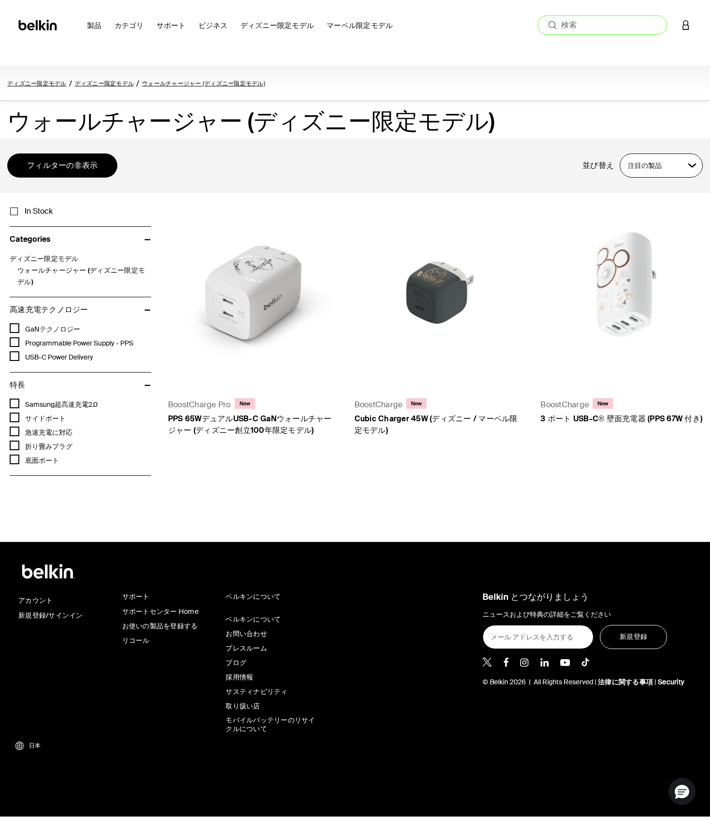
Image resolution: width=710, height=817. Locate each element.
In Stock (39, 211)
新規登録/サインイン (50, 615)
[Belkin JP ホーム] (38, 24)
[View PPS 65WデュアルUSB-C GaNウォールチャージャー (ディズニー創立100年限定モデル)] (251, 291)
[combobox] (602, 25)
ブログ (236, 662)
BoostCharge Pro (199, 405)
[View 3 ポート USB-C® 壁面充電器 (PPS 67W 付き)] (624, 291)
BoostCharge (379, 405)
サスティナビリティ (256, 691)
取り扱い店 (243, 706)
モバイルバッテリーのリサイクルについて (270, 724)
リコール (136, 640)
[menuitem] (97, 31)
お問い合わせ (246, 633)
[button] (686, 25)
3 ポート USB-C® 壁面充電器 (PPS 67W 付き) (621, 419)
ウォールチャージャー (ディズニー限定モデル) (203, 83)
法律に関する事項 (625, 682)
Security (671, 682)
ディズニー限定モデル (37, 83)
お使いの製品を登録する (160, 626)
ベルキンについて (253, 619)
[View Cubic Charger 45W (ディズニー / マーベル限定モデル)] (438, 291)
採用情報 (239, 677)
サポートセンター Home (160, 611)
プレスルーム (246, 648)
